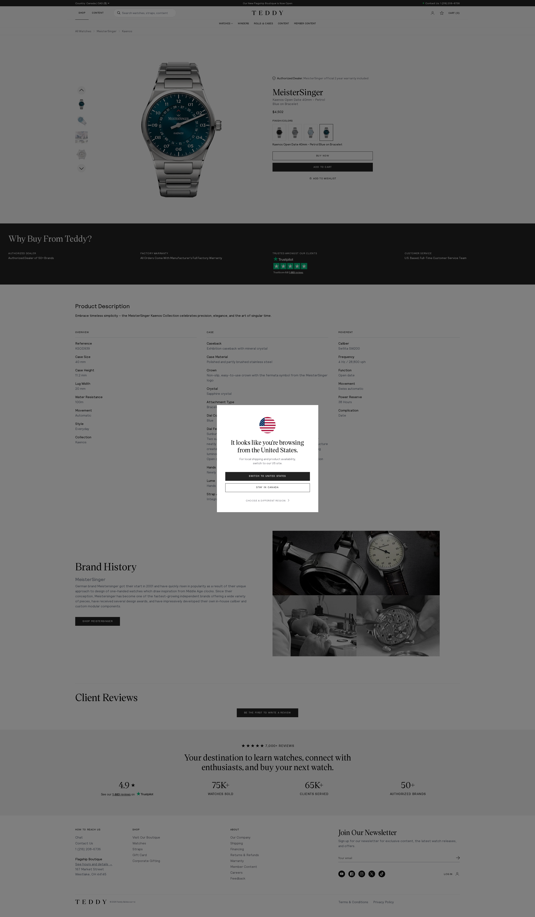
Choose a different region (266, 500)
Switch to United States (267, 476)
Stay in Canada (267, 487)
